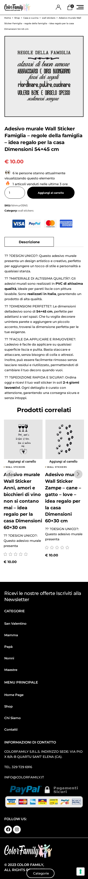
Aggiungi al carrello (51, 192)
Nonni (9, 658)
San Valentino (15, 623)
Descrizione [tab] (29, 242)
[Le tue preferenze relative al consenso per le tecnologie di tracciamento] (80, 871)
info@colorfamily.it (24, 777)
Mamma (11, 635)
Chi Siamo (12, 718)
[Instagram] (17, 829)
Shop (8, 706)
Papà (8, 647)
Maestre (10, 670)
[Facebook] (8, 829)
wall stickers (26, 210)
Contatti (11, 729)
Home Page (13, 695)
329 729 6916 (22, 767)
